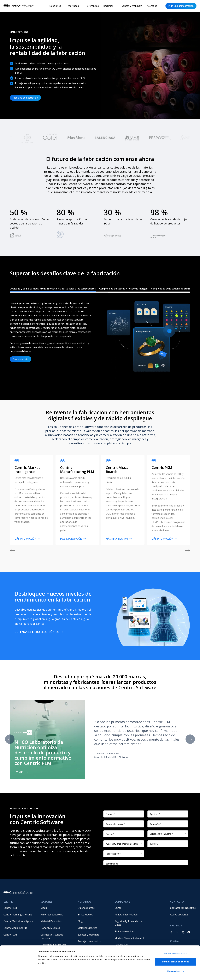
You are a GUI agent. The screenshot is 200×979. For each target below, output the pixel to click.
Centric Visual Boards (15, 928)
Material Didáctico (87, 928)
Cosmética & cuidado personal (52, 936)
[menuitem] (20, 908)
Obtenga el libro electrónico (36, 632)
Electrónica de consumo (53, 944)
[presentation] (100, 289)
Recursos (108, 5)
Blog (80, 921)
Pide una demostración (181, 5)
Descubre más (20, 359)
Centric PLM (10, 907)
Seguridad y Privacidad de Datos (129, 923)
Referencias (92, 5)
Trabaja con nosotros (89, 941)
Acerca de (152, 5)
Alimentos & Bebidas (52, 914)
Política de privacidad (126, 914)
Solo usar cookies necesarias (176, 954)
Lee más (19, 772)
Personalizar (173, 971)
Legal (118, 907)
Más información (25, 538)
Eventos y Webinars (131, 5)
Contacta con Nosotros (183, 907)
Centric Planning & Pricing (18, 914)
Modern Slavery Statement (129, 938)
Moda (44, 907)
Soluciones (55, 5)
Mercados (73, 5)
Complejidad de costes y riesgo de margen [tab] (123, 288)
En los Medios (85, 914)
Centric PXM (10, 934)
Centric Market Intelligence (18, 921)
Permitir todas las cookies (175, 961)
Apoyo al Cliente (179, 914)
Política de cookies (125, 931)
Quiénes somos (86, 907)
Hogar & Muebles (50, 928)
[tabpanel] (100, 340)
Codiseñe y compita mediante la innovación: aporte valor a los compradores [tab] (53, 288)
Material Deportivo (51, 921)
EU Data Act (121, 944)
